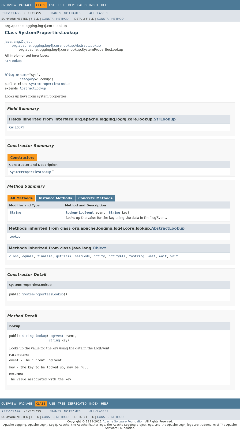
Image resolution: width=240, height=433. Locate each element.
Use (52, 5)
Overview (8, 5)
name (23, 75)
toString (136, 256)
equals (28, 256)
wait (151, 256)
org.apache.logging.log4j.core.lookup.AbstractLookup (56, 45)
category (27, 79)
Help (104, 5)
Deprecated (77, 5)
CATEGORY (16, 127)
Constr (47, 18)
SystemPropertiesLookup (49, 84)
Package (25, 5)
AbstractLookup (33, 88)
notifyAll (117, 256)
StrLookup (13, 61)
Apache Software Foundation (123, 421)
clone (14, 256)
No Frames (72, 13)
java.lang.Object (18, 41)
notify (99, 256)
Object (99, 248)
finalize (44, 256)
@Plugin (11, 75)
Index (93, 5)
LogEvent (86, 212)
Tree (61, 5)
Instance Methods (55, 198)
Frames (55, 13)
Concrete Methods (95, 198)
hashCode (82, 256)
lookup (71, 212)
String (15, 212)
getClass (63, 256)
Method (62, 18)
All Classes (98, 13)
